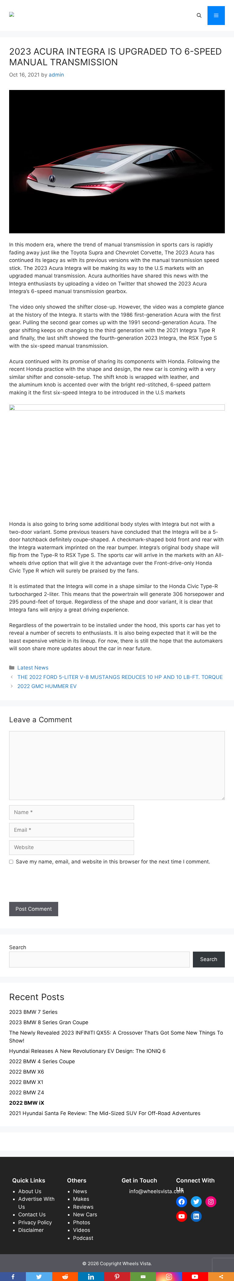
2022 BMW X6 (26, 1072)
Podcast (83, 1238)
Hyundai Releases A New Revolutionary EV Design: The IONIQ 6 (87, 1051)
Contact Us (32, 1214)
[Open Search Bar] (199, 15)
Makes (81, 1199)
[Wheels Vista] (27, 15)
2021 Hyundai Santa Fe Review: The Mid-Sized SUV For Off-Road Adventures (104, 1113)
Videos (81, 1230)
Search (17, 947)
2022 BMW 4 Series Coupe (42, 1061)
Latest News (32, 668)
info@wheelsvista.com (156, 1191)
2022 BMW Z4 (26, 1092)
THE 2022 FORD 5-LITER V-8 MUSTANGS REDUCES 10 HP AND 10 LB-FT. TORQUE (120, 677)
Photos (81, 1222)
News (80, 1191)
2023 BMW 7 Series (33, 1012)
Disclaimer (31, 1230)
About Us (29, 1191)
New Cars (85, 1214)
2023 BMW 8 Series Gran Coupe (48, 1022)
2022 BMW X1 (26, 1082)
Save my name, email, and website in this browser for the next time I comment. (113, 862)
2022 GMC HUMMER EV (47, 686)
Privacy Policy (35, 1222)
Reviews (83, 1207)
